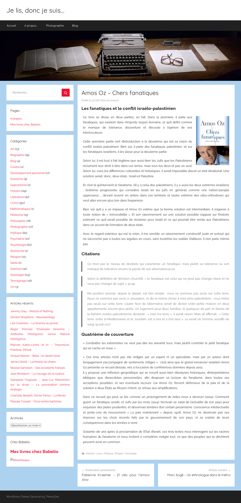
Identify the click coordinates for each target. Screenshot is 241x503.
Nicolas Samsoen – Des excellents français (37, 367)
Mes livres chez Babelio (25, 124)
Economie (16, 179)
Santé (14, 262)
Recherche (17, 250)
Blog (75, 25)
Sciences (16, 268)
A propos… (31, 25)
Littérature (17, 197)
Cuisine (15, 167)
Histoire (90, 453)
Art (12, 149)
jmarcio (114, 100)
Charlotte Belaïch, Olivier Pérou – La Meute (38, 395)
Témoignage (18, 280)
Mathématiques (20, 209)
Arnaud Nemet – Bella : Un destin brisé (35, 355)
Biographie (17, 155)
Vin (12, 286)
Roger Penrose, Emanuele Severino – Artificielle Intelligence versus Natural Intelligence (40, 334)
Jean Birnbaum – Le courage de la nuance (37, 373)
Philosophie (17, 220)
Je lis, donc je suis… (35, 10)
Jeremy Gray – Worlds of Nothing (31, 311)
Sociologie (131, 453)
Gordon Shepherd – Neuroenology (32, 317)
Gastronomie (18, 185)
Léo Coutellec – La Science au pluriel (34, 323)
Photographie (55, 25)
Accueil (11, 25)
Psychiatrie (17, 238)
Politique (108, 453)
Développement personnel (27, 173)
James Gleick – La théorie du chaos (33, 361)
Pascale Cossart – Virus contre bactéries (35, 401)
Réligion (119, 453)
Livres (99, 453)
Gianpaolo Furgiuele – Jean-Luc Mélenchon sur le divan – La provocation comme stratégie (40, 384)
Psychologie (18, 244)
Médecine (16, 214)
